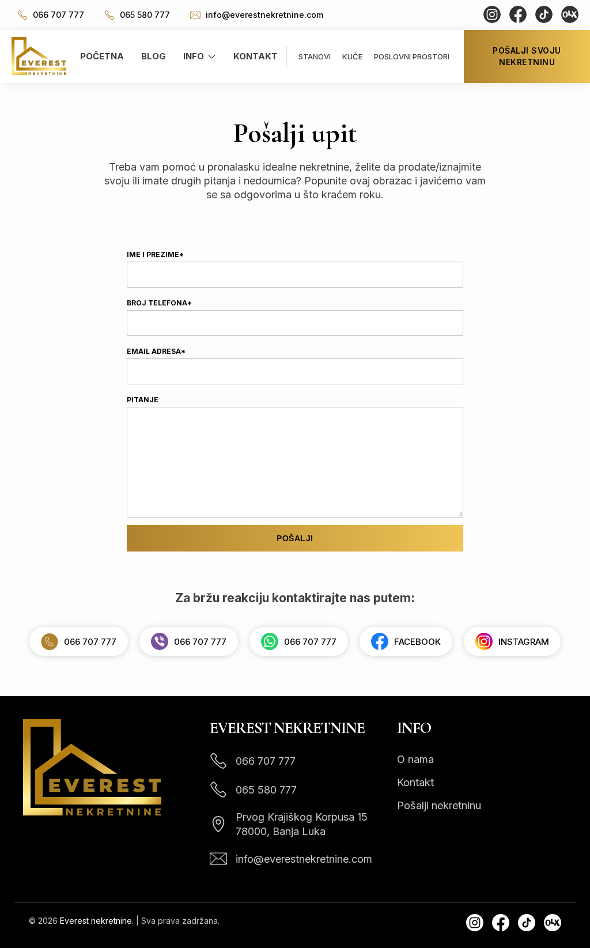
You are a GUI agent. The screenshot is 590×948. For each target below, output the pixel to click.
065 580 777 (144, 15)
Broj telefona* (159, 303)
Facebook (417, 641)
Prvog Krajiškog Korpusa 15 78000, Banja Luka (302, 824)
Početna (102, 56)
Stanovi (314, 56)
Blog (153, 56)
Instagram (523, 641)
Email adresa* (156, 351)
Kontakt (255, 56)
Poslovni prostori (411, 56)
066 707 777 (57, 15)
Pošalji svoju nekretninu (527, 56)
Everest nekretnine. (97, 921)
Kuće (352, 56)
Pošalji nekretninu (439, 805)
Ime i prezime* (155, 254)
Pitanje (142, 399)
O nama (415, 759)
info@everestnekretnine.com (263, 15)
